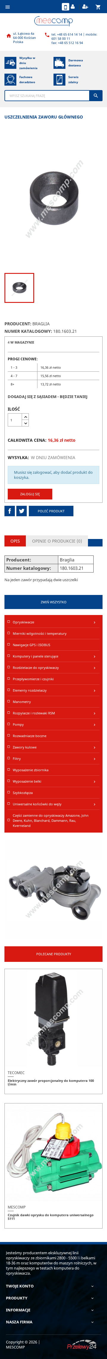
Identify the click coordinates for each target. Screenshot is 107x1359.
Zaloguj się (30, 494)
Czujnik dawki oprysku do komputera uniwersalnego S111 (51, 1217)
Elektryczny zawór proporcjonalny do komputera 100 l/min (51, 1082)
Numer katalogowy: (28, 331)
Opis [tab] (15, 541)
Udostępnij (9, 511)
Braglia (41, 324)
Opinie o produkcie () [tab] (57, 541)
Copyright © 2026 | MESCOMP (23, 1344)
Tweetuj (21, 511)
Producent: (18, 323)
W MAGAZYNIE (22, 342)
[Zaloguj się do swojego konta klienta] (73, 7)
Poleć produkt (51, 511)
